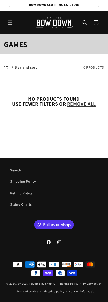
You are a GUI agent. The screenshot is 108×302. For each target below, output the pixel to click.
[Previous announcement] (9, 5)
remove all (81, 103)
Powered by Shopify (42, 283)
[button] (10, 22)
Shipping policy (53, 291)
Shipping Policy (23, 181)
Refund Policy (21, 193)
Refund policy (69, 283)
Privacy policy (92, 283)
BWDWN (23, 283)
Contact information (82, 291)
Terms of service (27, 291)
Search (15, 170)
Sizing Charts (21, 204)
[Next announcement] (98, 5)
